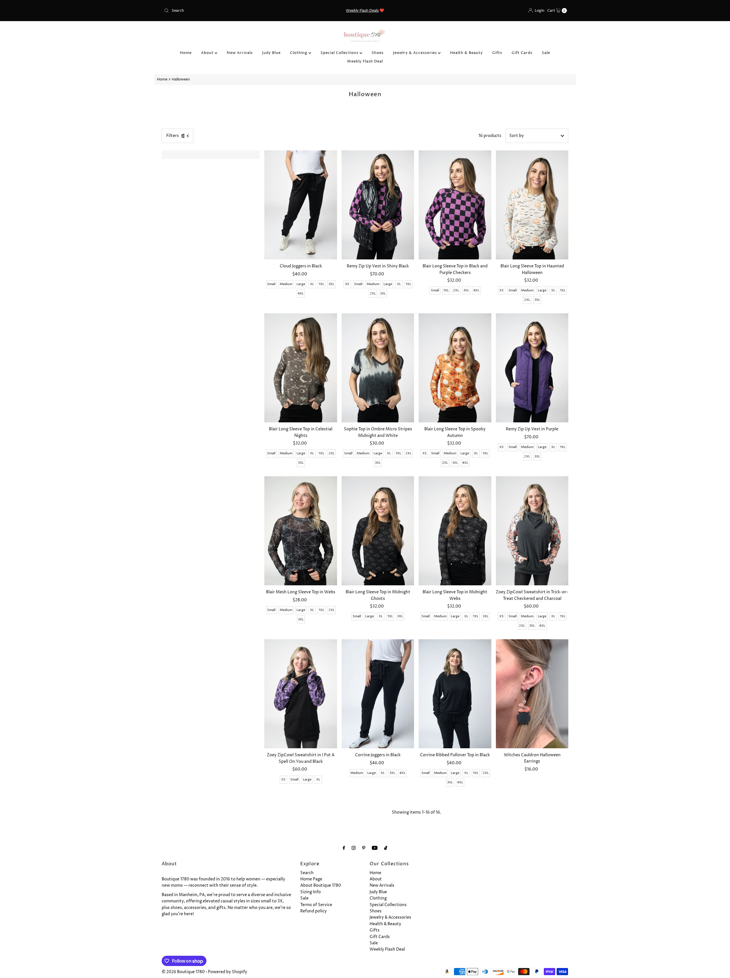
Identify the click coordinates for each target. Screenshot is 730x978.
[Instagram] (354, 848)
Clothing (299, 52)
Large (301, 284)
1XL (321, 284)
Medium (286, 284)
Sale (546, 52)
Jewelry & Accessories (415, 52)
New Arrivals (240, 52)
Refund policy (313, 911)
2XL (373, 293)
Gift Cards (522, 52)
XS (347, 284)
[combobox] (228, 10)
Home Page (311, 879)
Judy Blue (271, 52)
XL (312, 284)
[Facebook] (344, 848)
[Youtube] (375, 848)
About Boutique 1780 (320, 885)
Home (186, 52)
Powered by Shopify (227, 972)
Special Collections (340, 52)
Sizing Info (310, 892)
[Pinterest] (363, 848)
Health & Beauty (466, 52)
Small (271, 284)
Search (307, 873)
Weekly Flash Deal (365, 61)
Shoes (378, 52)
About (208, 52)
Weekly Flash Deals (362, 10)
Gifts (497, 52)
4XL (301, 293)
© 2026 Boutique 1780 (183, 972)
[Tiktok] (385, 848)
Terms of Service (316, 905)
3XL (331, 284)
